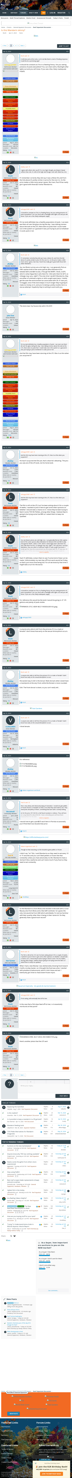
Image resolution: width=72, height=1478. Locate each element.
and (31, 790)
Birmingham (14, 739)
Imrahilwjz (63, 1220)
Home (4, 13)
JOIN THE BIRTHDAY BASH (51, 1474)
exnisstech (63, 1115)
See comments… (53, 1290)
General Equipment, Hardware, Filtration (21, 1185)
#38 (67, 947)
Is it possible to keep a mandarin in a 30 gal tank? (24, 1119)
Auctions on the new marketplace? (19, 1146)
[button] (8, 13)
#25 (67, 302)
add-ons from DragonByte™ (27, 1474)
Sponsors (4, 1435)
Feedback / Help (42, 1431)
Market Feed (30, 18)
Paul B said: (24, 802)
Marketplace (5, 1427)
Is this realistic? (12, 1113)
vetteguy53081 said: (27, 209)
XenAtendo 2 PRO (23, 1476)
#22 (67, 162)
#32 (67, 668)
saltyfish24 (10, 1128)
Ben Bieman (11, 1121)
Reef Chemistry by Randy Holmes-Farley (19, 1328)
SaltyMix (9, 1109)
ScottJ (64, 1121)
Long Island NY (13, 888)
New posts (4, 18)
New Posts (12, 1299)
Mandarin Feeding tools (15, 1125)
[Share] (64, 51)
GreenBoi (10, 1115)
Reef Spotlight (41, 1440)
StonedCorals (11, 1184)
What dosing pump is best (15, 1331)
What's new (33, 13)
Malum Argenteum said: (28, 846)
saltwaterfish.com (12, 1192)
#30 (67, 583)
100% (9, 150)
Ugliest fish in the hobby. (16, 1190)
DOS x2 (13, 1303)
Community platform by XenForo (19, 1472)
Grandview (15, 276)
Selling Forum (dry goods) (15, 1306)
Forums (23, 13)
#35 (67, 798)
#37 (67, 905)
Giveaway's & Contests (44, 1435)
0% (9, 196)
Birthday (14, 13)
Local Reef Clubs (7, 1431)
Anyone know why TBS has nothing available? (23, 1154)
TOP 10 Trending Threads (12, 1142)
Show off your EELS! (13, 1310)
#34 (67, 756)
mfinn (64, 1166)
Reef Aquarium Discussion (30, 1109)
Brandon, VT (14, 973)
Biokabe (63, 1150)
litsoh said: (24, 56)
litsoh (4, 33)
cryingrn (63, 1194)
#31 (67, 625)
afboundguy (62, 1127)
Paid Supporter (6, 1440)
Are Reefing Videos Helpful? (17, 1198)
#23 (67, 205)
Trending (67, 18)
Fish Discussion (29, 1121)
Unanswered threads (44, 18)
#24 (67, 250)
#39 (67, 991)
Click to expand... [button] (44, 552)
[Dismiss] (69, 23)
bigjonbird (10, 1166)
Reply (66, 152)
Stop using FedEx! (13, 1172)
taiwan (16, 325)
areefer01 (63, 1176)
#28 (67, 490)
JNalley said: (24, 167)
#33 (67, 713)
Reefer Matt (11, 1200)
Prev (5, 45)
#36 (67, 842)
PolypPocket (11, 1156)
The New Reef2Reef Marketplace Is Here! (19, 1207)
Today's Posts (58, 18)
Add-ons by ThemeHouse (10, 1476)
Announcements (42, 1427)
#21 (67, 51)
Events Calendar (7, 1454)
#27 (67, 447)
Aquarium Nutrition (29, 1128)
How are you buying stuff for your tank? (21, 1216)
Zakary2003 (10, 1136)
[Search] (69, 13)
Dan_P (9, 1229)
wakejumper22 (11, 1174)
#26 (67, 336)
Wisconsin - (14, 148)
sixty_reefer (62, 1202)
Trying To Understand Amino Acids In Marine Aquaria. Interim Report (20, 1225)
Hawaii (16, 188)
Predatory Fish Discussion (15, 1313)
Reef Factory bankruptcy (14, 1316)
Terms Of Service (7, 1449)
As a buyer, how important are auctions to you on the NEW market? (53, 1245)
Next (22, 45)
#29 (67, 532)
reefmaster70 (62, 1158)
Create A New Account (9, 1462)
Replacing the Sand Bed (15, 1107)
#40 (67, 1033)
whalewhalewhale (60, 1134)
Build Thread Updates (17, 18)
